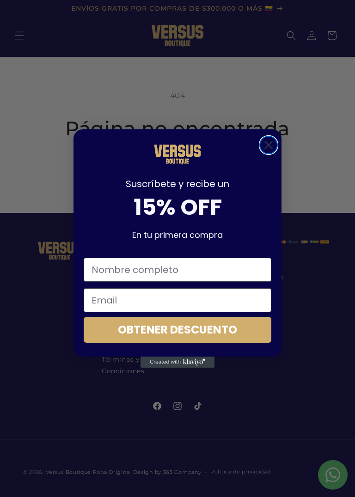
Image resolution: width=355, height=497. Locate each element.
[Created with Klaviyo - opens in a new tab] (177, 362)
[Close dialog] (268, 145)
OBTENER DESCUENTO (177, 329)
